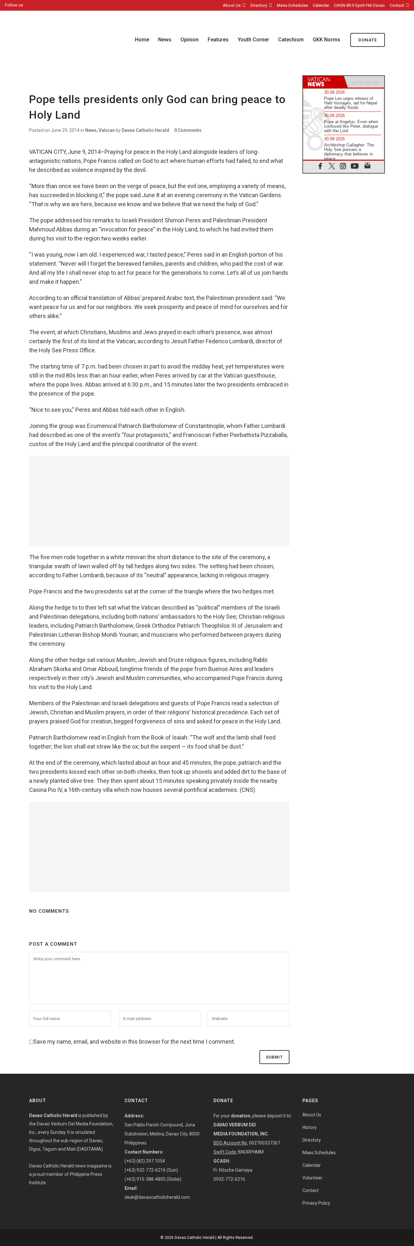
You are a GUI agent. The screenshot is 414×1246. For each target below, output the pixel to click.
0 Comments (188, 130)
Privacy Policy (316, 1203)
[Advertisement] (159, 501)
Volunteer (312, 1177)
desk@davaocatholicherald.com (157, 1197)
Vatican (107, 130)
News (91, 130)
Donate (367, 39)
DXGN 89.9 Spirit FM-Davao (359, 5)
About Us (232, 5)
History (309, 1127)
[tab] (323, 82)
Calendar (321, 5)
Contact (397, 5)
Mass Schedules (292, 5)
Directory (258, 5)
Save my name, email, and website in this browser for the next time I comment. (134, 1041)
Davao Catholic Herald (145, 130)
